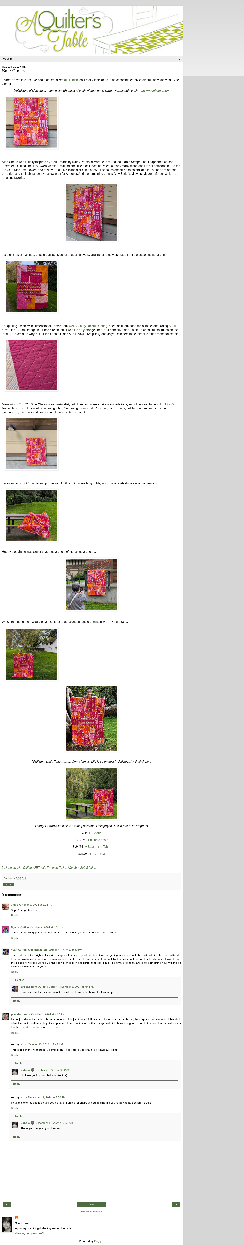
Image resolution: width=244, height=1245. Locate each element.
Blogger (98, 1241)
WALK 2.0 (75, 326)
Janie (14, 904)
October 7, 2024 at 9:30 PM (65, 949)
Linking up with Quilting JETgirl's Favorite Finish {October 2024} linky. (49, 867)
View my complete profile (30, 1233)
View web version (91, 1211)
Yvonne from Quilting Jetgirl (29, 949)
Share (8, 884)
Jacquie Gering (97, 326)
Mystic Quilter (20, 927)
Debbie (25, 1069)
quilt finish (71, 79)
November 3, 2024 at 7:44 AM (76, 986)
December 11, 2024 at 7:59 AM (54, 1122)
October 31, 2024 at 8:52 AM (52, 1069)
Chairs (96, 833)
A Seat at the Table (97, 846)
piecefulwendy (20, 1014)
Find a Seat (98, 853)
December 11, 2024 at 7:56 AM (47, 1097)
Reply (14, 915)
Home (91, 1204)
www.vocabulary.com (155, 90)
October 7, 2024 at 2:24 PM (36, 904)
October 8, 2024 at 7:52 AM (48, 1014)
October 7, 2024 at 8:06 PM (47, 927)
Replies (19, 979)
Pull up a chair (98, 839)
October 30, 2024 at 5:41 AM (45, 1044)
